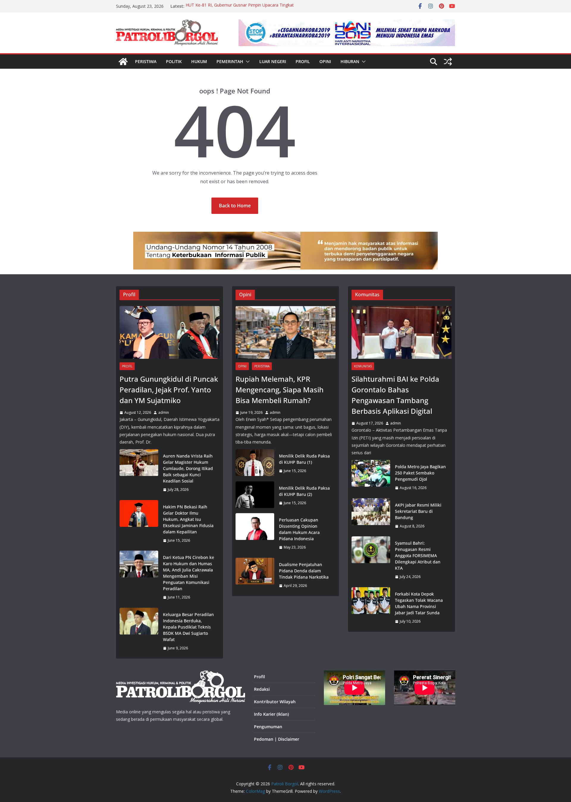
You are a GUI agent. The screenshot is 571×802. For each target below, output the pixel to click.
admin (163, 412)
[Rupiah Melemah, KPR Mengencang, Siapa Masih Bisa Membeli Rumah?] (285, 332)
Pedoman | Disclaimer (276, 739)
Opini (325, 61)
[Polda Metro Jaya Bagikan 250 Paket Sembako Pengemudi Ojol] (371, 477)
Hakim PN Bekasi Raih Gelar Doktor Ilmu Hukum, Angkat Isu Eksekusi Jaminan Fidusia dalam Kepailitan (188, 519)
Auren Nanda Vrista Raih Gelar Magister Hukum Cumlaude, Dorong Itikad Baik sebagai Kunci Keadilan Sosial (188, 468)
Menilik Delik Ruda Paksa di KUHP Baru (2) (304, 491)
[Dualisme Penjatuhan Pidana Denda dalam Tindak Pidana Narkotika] (255, 575)
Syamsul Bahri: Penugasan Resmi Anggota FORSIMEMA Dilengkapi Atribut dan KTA (417, 555)
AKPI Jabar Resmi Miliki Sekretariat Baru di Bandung (418, 511)
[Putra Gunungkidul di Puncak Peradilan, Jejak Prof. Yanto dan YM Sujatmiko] (169, 332)
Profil (303, 61)
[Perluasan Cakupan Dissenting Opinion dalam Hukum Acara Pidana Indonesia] (255, 533)
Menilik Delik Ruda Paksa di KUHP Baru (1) (304, 459)
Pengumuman (268, 726)
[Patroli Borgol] (123, 61)
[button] (246, 61)
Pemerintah (230, 61)
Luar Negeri (272, 61)
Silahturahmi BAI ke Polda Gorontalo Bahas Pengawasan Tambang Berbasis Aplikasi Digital (395, 395)
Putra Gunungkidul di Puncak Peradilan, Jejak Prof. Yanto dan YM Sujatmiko (169, 389)
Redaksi (262, 689)
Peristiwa (145, 61)
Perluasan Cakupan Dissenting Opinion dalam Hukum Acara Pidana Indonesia (299, 529)
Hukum (199, 61)
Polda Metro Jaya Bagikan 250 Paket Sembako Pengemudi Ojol (420, 473)
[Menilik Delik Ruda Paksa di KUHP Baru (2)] (255, 495)
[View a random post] (448, 61)
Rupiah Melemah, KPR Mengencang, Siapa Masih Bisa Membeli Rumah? (280, 389)
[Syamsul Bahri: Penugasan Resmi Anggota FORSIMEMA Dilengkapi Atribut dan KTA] (371, 560)
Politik (174, 61)
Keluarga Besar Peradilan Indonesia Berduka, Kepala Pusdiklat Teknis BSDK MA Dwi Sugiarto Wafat (188, 627)
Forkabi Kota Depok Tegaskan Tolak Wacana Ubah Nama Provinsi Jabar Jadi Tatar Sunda (419, 603)
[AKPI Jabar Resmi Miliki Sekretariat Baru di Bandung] (371, 515)
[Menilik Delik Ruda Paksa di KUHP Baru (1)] (255, 463)
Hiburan (350, 61)
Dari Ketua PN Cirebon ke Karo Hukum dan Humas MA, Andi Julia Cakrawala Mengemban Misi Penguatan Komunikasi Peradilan (188, 572)
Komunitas (363, 366)
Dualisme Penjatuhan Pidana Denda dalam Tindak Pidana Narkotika (304, 571)
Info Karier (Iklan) (271, 714)
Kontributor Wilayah (275, 701)
